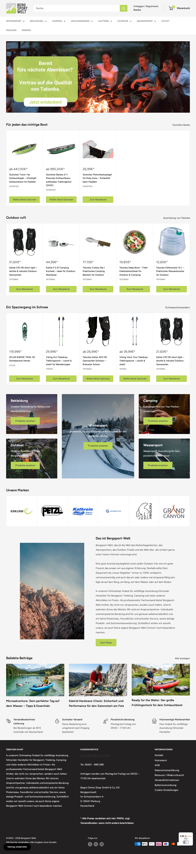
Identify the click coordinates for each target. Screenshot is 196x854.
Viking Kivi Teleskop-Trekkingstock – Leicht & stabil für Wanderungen (59, 361)
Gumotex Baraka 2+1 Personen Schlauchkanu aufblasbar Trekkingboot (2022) (59, 180)
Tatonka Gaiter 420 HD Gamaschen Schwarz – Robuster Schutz (95, 361)
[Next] (190, 259)
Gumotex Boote (181, 124)
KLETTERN (103, 21)
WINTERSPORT (13, 21)
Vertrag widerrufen (17, 846)
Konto (137, 9)
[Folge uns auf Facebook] (90, 844)
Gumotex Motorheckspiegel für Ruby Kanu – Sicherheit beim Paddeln (97, 178)
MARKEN (26, 30)
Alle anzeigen (182, 658)
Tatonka (13, 279)
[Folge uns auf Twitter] (96, 844)
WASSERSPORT (145, 21)
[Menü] (191, 834)
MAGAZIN (11, 30)
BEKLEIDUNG (36, 21)
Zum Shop (106, 642)
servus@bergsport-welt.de (95, 755)
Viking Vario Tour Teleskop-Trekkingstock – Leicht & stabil (133, 361)
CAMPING (57, 21)
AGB (157, 765)
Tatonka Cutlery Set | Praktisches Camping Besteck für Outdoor (94, 271)
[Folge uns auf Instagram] (102, 844)
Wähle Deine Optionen (24, 199)
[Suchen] (123, 8)
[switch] (186, 842)
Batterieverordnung (165, 785)
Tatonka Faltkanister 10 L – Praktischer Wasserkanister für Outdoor (170, 271)
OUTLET (165, 21)
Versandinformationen (167, 780)
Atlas (12, 365)
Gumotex (14, 186)
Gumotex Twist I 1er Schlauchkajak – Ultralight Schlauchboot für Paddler (22, 178)
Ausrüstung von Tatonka (176, 217)
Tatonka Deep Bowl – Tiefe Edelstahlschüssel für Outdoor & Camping (133, 271)
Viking (49, 369)
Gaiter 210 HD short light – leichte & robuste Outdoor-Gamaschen (23, 271)
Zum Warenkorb (98, 199)
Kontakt (159, 755)
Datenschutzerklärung (167, 770)
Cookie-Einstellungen (166, 790)
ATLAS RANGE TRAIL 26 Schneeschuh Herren (22, 359)
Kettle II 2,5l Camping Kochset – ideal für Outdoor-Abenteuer (61, 271)
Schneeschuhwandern (177, 307)
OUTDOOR (122, 21)
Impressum (161, 760)
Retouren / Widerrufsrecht (169, 775)
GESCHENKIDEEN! (80, 21)
